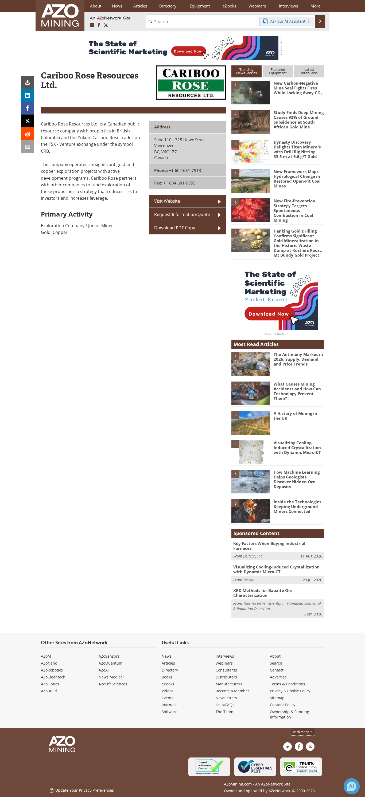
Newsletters (226, 697)
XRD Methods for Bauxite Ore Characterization (263, 593)
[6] (250, 240)
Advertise (278, 677)
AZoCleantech (53, 677)
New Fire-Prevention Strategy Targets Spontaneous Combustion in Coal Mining (294, 210)
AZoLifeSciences (113, 683)
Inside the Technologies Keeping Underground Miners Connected (297, 506)
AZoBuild (49, 690)
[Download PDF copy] (27, 82)
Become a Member (232, 690)
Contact (277, 670)
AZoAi (104, 670)
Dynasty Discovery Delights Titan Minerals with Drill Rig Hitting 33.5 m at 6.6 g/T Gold (297, 149)
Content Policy (282, 704)
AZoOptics (50, 683)
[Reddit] (27, 133)
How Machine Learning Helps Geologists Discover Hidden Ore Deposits (297, 479)
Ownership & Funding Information (289, 714)
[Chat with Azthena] (352, 786)
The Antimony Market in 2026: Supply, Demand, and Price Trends (298, 359)
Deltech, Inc (252, 556)
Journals (169, 704)
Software (169, 711)
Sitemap (277, 697)
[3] (250, 150)
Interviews (225, 656)
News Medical (111, 677)
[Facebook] (27, 108)
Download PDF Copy (174, 228)
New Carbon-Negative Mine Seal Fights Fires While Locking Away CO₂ (298, 87)
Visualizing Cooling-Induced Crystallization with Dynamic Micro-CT (297, 447)
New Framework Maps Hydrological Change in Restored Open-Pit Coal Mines (297, 179)
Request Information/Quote (182, 214)
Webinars (224, 663)
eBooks (168, 683)
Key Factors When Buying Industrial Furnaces (269, 546)
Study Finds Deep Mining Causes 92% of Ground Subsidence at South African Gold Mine (299, 119)
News (167, 656)
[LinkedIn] (27, 95)
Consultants (226, 670)
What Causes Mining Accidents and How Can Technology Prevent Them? (297, 391)
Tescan (248, 579)
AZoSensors (109, 656)
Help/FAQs (225, 704)
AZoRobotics (52, 670)
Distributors (226, 677)
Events (167, 697)
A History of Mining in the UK (295, 416)
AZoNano (49, 663)
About (275, 656)
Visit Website (167, 201)
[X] (27, 121)
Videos (167, 690)
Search (276, 663)
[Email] (27, 146)
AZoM (46, 656)
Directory (167, 6)
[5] (250, 209)
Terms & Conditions (287, 683)
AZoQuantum (110, 663)
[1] (250, 92)
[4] (250, 180)
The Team (224, 711)
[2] (250, 121)
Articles (168, 663)
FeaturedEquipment (278, 71)
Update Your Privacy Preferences (84, 790)
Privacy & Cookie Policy (290, 690)
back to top (301, 731)
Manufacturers (229, 683)
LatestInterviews (309, 71)
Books (167, 677)
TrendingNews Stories (246, 71)
